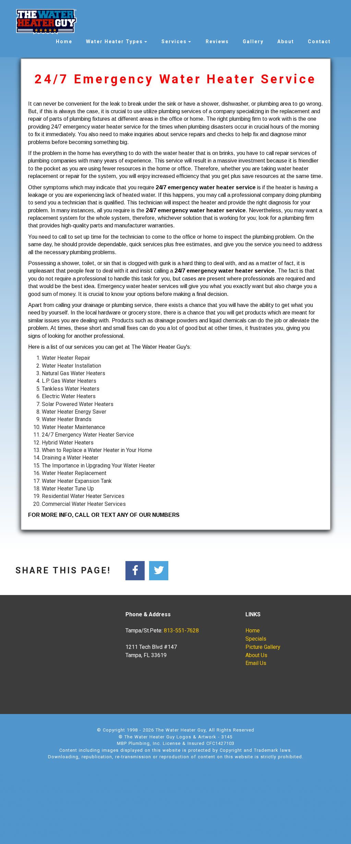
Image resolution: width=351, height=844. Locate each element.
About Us (256, 655)
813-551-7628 (181, 630)
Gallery (253, 41)
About (285, 41)
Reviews (217, 41)
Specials (255, 638)
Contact (319, 41)
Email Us (255, 663)
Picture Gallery (262, 647)
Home (64, 41)
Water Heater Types (114, 41)
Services (174, 41)
